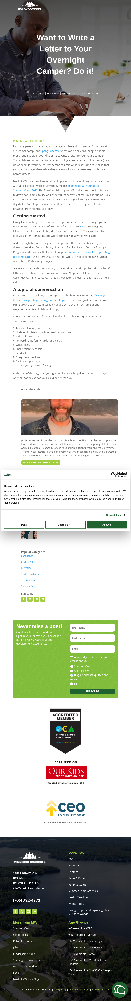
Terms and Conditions (79, 989)
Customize (64, 524)
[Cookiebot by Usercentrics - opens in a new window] (113, 474)
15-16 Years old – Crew (81, 954)
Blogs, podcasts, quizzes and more (89, 677)
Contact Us (75, 872)
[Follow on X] (30, 599)
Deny (24, 524)
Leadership (27, 561)
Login (16, 973)
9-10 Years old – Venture (82, 934)
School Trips (20, 934)
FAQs (71, 859)
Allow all (107, 524)
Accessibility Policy (100, 989)
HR (76, 683)
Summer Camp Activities (83, 891)
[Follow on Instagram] (36, 599)
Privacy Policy (60, 989)
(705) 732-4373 (26, 901)
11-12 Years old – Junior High (85, 941)
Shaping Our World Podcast (29, 960)
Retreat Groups (22, 941)
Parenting (53, 93)
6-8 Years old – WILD (80, 928)
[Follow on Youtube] (42, 599)
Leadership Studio (24, 954)
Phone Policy (76, 903)
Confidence (27, 555)
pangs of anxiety (52, 151)
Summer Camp (29, 586)
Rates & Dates (76, 878)
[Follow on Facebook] (23, 599)
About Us (74, 865)
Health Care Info (78, 897)
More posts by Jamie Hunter (40, 462)
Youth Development (31, 573)
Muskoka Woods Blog (26, 979)
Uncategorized (88, 93)
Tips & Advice (69, 93)
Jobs (15, 947)
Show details (113, 515)
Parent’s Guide (77, 884)
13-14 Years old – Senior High (85, 947)
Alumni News (82, 670)
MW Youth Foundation (26, 966)
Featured (38, 93)
